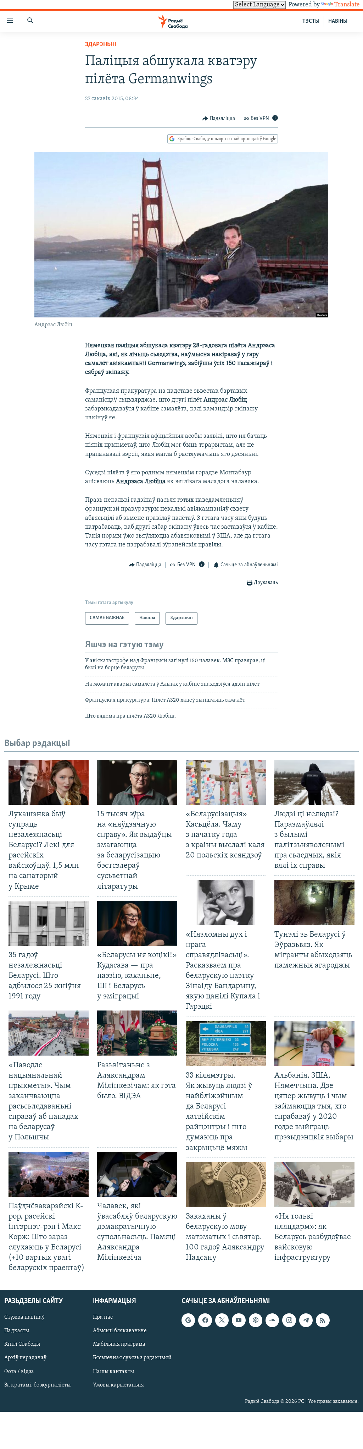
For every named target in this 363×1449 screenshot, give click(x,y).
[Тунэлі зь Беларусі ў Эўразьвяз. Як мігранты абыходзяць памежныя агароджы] (314, 902)
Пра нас (103, 1317)
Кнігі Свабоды (22, 1344)
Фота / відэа (19, 1371)
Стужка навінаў (24, 1317)
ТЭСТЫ (310, 21)
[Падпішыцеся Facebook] (205, 1320)
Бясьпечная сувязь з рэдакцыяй (132, 1358)
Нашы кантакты (113, 1371)
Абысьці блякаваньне (120, 1331)
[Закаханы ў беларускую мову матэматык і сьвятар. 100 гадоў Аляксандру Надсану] (226, 1184)
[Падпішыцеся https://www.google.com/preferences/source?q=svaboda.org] (188, 1320)
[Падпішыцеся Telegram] (306, 1320)
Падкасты (16, 1331)
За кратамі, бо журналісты (37, 1385)
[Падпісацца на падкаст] (255, 1320)
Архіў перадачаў (25, 1358)
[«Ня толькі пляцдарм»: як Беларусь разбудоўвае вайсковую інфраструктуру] (314, 1184)
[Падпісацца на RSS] (322, 1320)
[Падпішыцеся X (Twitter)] (222, 1320)
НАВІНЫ (337, 21)
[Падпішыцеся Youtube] (238, 1320)
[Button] (218, 118)
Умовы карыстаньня (118, 1385)
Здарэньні (100, 45)
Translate (347, 5)
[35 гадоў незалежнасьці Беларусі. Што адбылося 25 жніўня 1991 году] (49, 923)
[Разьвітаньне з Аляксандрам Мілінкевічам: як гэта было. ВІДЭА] (137, 1033)
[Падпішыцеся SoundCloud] (272, 1320)
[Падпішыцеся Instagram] (289, 1320)
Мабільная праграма (119, 1344)
